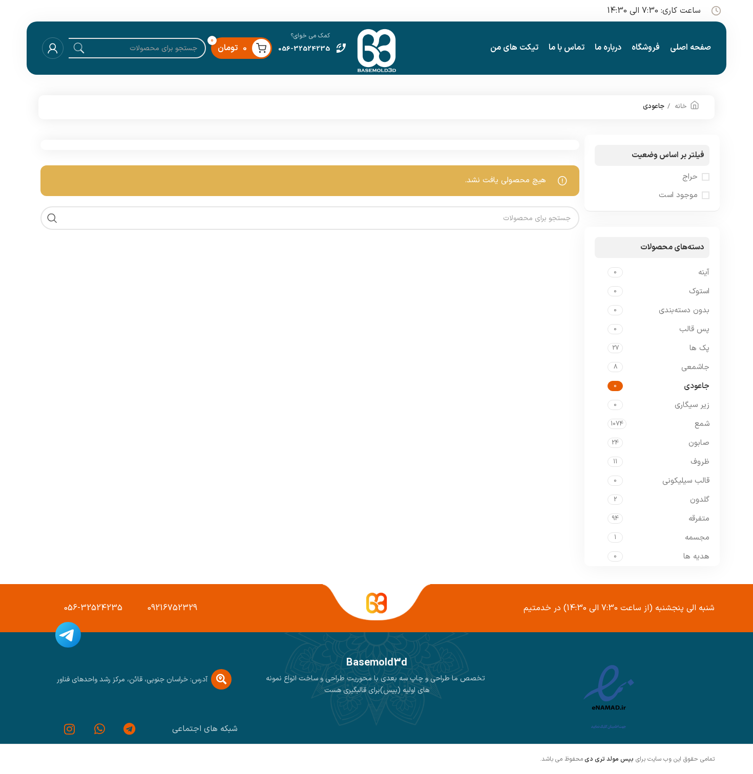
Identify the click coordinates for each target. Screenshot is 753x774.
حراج (690, 176)
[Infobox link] (312, 48)
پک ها (699, 348)
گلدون (699, 500)
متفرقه (698, 519)
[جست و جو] (52, 218)
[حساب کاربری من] (53, 48)
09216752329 (172, 608)
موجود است (678, 195)
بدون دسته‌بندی (684, 310)
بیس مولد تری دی (608, 759)
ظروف (700, 462)
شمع (702, 424)
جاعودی (696, 386)
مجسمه (697, 538)
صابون (698, 443)
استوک (699, 291)
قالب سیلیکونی (685, 481)
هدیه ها (696, 557)
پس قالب (694, 329)
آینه (703, 272)
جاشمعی (695, 367)
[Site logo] (376, 48)
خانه (680, 106)
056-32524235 (93, 608)
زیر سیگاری (692, 405)
